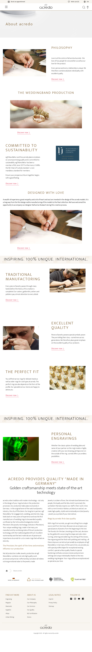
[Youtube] (80, 598)
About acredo (17, 571)
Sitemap (51, 606)
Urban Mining (10, 617)
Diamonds (9, 606)
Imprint (51, 599)
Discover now (57, 79)
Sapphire (8, 610)
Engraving (9, 599)
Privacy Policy (53, 602)
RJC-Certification (32, 613)
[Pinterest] (72, 598)
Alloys (7, 613)
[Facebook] (83, 598)
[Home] (46, 6)
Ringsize (8, 602)
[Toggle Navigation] (6, 7)
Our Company (31, 599)
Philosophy (61, 48)
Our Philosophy (32, 602)
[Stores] (87, 7)
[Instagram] (76, 598)
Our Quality (30, 610)
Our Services (31, 606)
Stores (29, 617)
